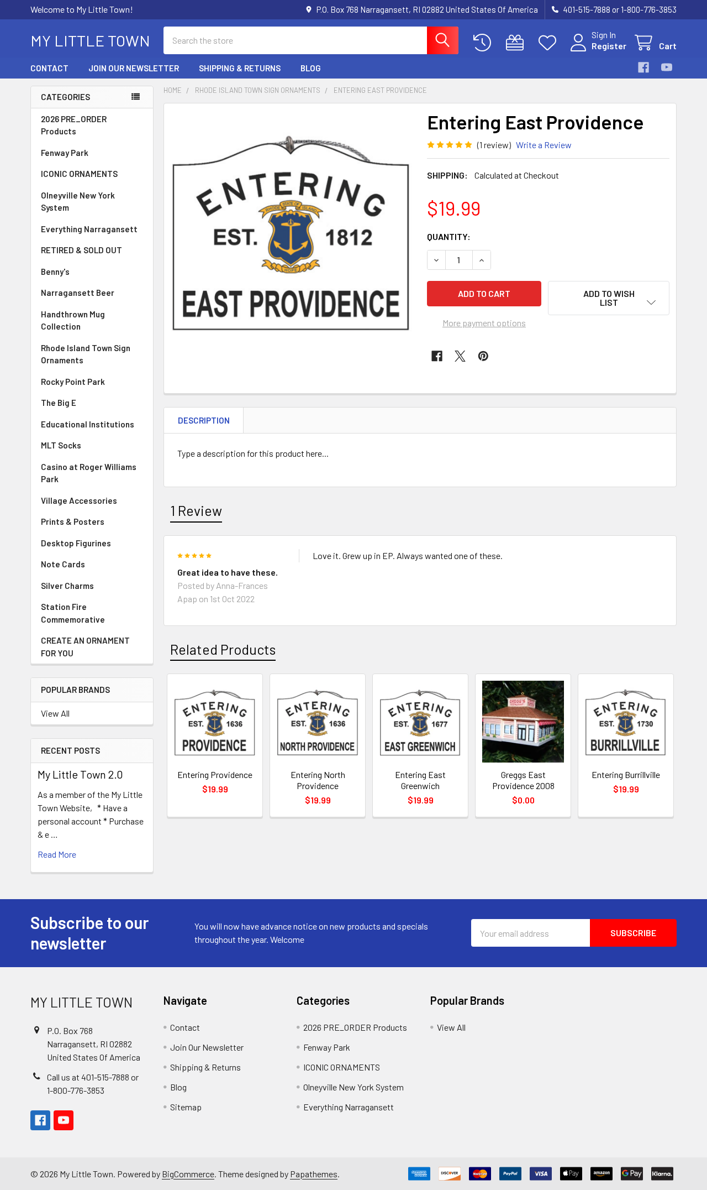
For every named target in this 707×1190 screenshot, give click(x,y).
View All (55, 713)
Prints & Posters (72, 521)
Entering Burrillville (626, 774)
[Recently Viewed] (485, 42)
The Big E (58, 403)
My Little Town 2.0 (80, 774)
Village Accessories (79, 500)
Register (609, 45)
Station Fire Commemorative (73, 613)
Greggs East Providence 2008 (523, 780)
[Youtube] (667, 67)
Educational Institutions (87, 424)
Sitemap (186, 1107)
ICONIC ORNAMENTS (79, 174)
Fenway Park (64, 153)
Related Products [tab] (223, 649)
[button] (608, 298)
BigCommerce (188, 1173)
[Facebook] (643, 67)
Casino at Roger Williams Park (88, 473)
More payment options (484, 322)
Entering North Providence (318, 780)
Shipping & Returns (240, 68)
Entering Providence (214, 774)
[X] (460, 356)
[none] (292, 231)
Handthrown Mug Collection (73, 320)
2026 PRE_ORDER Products (74, 125)
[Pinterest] (483, 356)
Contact (49, 68)
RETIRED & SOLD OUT (81, 250)
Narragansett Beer (77, 293)
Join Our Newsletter (133, 68)
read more (57, 854)
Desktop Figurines (76, 543)
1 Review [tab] (196, 510)
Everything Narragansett (89, 229)
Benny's (55, 271)
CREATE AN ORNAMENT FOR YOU (85, 646)
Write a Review (544, 144)
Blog (310, 68)
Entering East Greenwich (420, 780)
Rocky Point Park (73, 382)
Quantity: (449, 236)
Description (204, 420)
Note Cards (63, 564)
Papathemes (313, 1173)
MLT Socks (61, 445)
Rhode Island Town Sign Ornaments (85, 354)
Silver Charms (67, 586)
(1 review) (494, 144)
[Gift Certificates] (517, 42)
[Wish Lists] (550, 42)
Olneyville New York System (78, 201)
